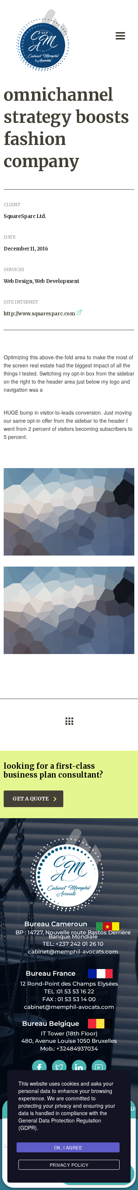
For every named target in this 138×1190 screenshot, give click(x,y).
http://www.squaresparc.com (39, 314)
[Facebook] (39, 1067)
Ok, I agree (68, 1147)
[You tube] (99, 1067)
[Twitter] (59, 1067)
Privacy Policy (69, 1165)
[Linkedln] (79, 1067)
